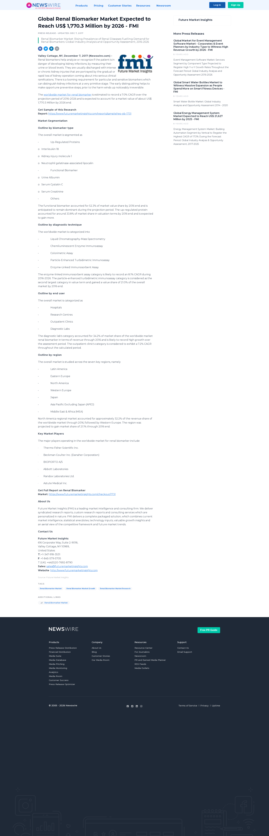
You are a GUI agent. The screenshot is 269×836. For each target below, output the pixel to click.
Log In (217, 5)
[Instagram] (141, 706)
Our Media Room (100, 660)
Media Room (55, 676)
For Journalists (142, 652)
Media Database (57, 660)
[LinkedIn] (137, 706)
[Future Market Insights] (135, 64)
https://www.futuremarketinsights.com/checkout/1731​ (82, 494)
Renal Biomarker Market (50, 589)
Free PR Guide (208, 630)
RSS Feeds (140, 664)
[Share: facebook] (40, 49)
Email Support (184, 652)
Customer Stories (101, 656)
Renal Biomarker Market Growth (80, 589)
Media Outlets (141, 668)
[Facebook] (128, 706)
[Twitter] (132, 706)
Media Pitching (56, 664)
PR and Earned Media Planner (150, 660)
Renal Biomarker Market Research (115, 589)
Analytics (53, 672)
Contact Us (183, 648)
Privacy (204, 705)
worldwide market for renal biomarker (68, 94)
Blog (94, 652)
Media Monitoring (58, 668)
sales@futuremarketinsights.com (67, 566)
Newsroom (140, 656)
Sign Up (235, 5)
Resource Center (143, 648)
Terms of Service (187, 705)
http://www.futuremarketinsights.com (74, 570)
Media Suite (55, 656)
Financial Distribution (60, 652)
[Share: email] (57, 49)
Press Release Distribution (63, 648)
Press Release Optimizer (62, 684)
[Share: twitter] (46, 49)
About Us (96, 648)
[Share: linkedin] (51, 49)
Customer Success (58, 680)
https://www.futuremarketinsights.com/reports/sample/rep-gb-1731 (89, 113)
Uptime (216, 705)
